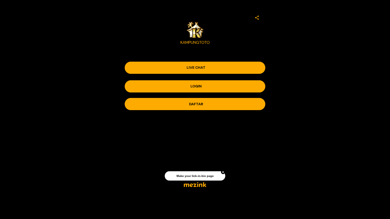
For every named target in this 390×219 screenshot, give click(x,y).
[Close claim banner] (223, 172)
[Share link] (257, 17)
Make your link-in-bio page (194, 176)
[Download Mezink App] (195, 184)
